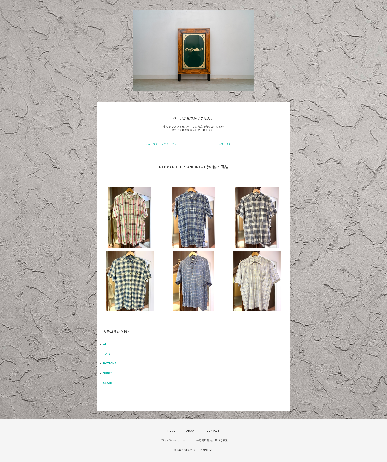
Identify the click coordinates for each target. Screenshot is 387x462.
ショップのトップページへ (161, 144)
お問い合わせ (226, 144)
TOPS (106, 353)
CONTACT (213, 430)
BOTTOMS (110, 363)
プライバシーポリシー (172, 440)
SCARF (108, 382)
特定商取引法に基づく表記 (212, 440)
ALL (105, 344)
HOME (171, 430)
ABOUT (191, 430)
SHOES (108, 373)
